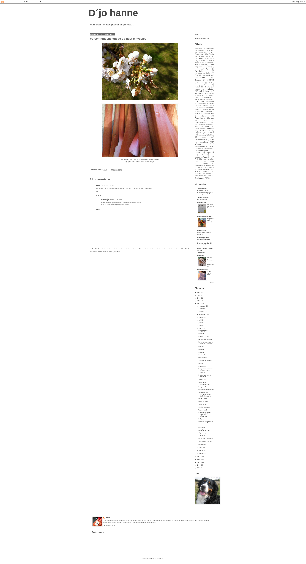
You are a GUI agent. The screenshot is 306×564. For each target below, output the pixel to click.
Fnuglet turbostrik (204, 387)
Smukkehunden (204, 131)
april (200, 328)
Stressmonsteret (200, 140)
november (202, 309)
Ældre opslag (184, 248)
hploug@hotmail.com (202, 38)
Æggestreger (202, 433)
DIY (203, 62)
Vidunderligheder (204, 169)
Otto (198, 112)
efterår (203, 65)
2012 (199, 304)
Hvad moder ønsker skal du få (204, 376)
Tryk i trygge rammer (205, 441)
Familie (211, 65)
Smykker (198, 133)
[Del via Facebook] (119, 170)
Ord (213, 109)
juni (200, 323)
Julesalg (211, 93)
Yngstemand (199, 175)
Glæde (210, 79)
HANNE (98, 185)
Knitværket (207, 97)
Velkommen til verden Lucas (210, 206)
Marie (199, 105)
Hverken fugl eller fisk (204, 243)
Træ (203, 159)
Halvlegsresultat (203, 336)
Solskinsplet (202, 444)
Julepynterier (200, 93)
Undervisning (210, 165)
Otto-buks (201, 427)
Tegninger (210, 153)
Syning (211, 146)
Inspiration (210, 89)
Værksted (206, 171)
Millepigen (209, 107)
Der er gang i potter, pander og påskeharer (204, 414)
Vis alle (212, 282)
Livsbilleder (209, 101)
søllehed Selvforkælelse (205, 148)
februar (201, 450)
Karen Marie (201, 231)
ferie (209, 67)
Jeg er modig (202, 404)
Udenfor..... (201, 346)
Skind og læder (202, 126)
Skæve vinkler (199, 128)
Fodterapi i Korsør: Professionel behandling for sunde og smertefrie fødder (205, 192)
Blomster (202, 56)
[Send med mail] (112, 170)
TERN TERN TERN (209, 273)
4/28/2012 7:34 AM (108, 185)
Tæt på (210, 159)
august (201, 317)
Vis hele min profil (109, 525)
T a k (200, 424)
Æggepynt (201, 436)
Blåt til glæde (202, 399)
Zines (209, 175)
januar (201, 453)
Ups (205, 167)
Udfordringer (209, 161)
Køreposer (209, 99)
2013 (199, 301)
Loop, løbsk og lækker (205, 422)
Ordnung (201, 352)
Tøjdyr (197, 161)
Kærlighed (198, 99)
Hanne (103, 200)
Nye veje (201, 334)
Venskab (211, 167)
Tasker (197, 153)
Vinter (197, 171)
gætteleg (197, 85)
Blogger (160, 558)
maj (200, 326)
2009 (199, 462)
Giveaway (198, 80)
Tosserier (206, 157)
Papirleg (208, 112)
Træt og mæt (202, 410)
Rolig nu (201, 419)
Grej (203, 83)
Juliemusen (200, 95)
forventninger (198, 73)
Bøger (201, 58)
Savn (205, 120)
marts (201, 447)
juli (200, 320)
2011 (199, 457)
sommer (211, 133)
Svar (97, 191)
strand (204, 137)
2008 (199, 465)
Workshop (208, 173)
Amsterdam (210, 48)
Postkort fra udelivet (201, 114)
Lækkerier (210, 103)
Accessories (198, 48)
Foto (196, 75)
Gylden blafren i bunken (206, 390)
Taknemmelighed (201, 150)
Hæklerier (198, 89)
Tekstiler (202, 155)
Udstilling (205, 163)
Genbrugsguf (200, 77)
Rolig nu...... (202, 366)
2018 (199, 292)
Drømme (209, 62)
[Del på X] (116, 170)
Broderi (211, 56)
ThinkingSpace (202, 188)
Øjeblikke (199, 178)
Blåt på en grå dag (204, 430)
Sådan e (201, 363)
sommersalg (202, 135)
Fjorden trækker (202, 199)
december (202, 306)
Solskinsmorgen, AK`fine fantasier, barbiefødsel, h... (204, 394)
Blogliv (211, 54)
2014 (199, 298)
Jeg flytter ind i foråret (205, 360)
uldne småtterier (202, 245)
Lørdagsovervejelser (205, 339)
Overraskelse (202, 358)
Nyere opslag (94, 248)
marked (205, 105)
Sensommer (199, 124)
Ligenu (197, 101)
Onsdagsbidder (203, 355)
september (202, 314)
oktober (201, 312)
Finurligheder (207, 69)
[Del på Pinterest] (121, 170)
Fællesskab (206, 75)
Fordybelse (199, 71)
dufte (196, 65)
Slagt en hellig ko (203, 197)
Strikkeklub (198, 144)
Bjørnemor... (201, 255)
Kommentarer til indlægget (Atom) (109, 252)
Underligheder (199, 165)
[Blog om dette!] (114, 170)
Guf (209, 83)
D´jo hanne (113, 13)
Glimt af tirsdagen (204, 407)
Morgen (197, 109)
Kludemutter (201, 202)
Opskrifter (205, 110)
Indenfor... (201, 349)
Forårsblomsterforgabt (205, 438)
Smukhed (210, 129)
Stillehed (211, 135)
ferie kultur (198, 69)
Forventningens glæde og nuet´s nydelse (205, 343)
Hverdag (207, 87)
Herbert (197, 87)
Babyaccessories (200, 52)
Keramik (210, 95)
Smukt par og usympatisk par (204, 383)
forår (208, 73)
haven (206, 85)
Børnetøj (210, 58)
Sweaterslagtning (200, 146)
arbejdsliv (201, 50)
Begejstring (199, 54)
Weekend (198, 173)
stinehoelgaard (202, 269)
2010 (199, 459)
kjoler (196, 97)
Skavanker (209, 124)
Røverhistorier (200, 118)
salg (212, 118)
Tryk (196, 159)
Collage (202, 61)
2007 (199, 468)
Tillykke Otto (202, 379)
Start (139, 248)
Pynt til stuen (204, 115)
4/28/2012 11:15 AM (115, 200)
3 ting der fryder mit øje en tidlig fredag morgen (205, 370)
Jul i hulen (204, 91)
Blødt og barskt (203, 401)
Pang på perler (203, 331)
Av (209, 50)
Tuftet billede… (201, 252)
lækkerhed (202, 103)
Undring (199, 167)
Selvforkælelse (200, 122)
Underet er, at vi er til (204, 217)
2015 (199, 295)
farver (201, 67)
